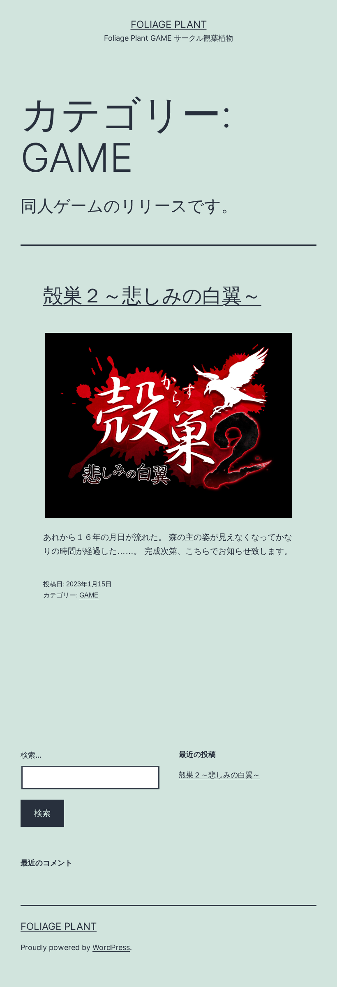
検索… (31, 755)
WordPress (111, 947)
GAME (89, 595)
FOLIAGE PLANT (169, 24)
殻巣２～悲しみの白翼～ (152, 295)
